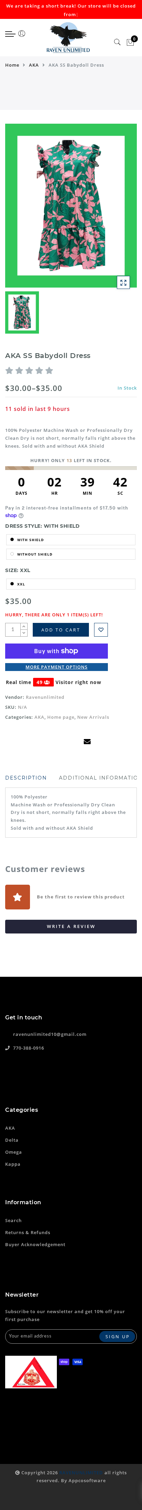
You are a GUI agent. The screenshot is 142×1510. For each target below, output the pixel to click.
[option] (71, 206)
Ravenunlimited (45, 697)
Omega (13, 1152)
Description (26, 778)
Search (13, 1220)
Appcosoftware (87, 1480)
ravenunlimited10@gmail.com (50, 1034)
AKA (34, 65)
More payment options (57, 667)
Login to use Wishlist (101, 630)
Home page (60, 717)
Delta (12, 1140)
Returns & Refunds (27, 1232)
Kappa (13, 1164)
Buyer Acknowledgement (35, 1244)
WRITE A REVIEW (71, 926)
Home (12, 65)
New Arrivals (93, 717)
